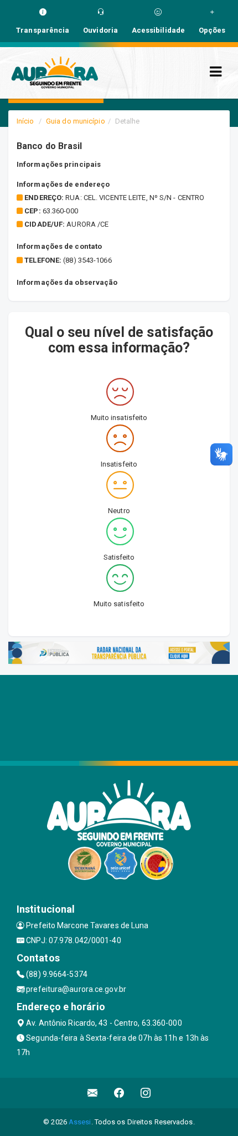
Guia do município (75, 121)
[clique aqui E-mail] (92, 1093)
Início (25, 121)
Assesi (80, 1122)
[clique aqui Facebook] (119, 1093)
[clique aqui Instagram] (146, 1093)
